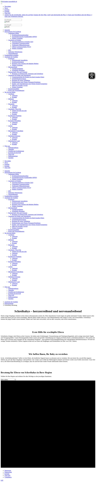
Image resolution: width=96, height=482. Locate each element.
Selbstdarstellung (13, 147)
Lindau (10, 126)
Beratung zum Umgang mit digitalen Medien (25, 63)
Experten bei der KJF (14, 153)
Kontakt (6, 11)
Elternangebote (12, 67)
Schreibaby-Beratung (18, 70)
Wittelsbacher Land (14, 141)
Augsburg (11, 94)
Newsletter (7, 6)
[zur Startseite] (9, 1)
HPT (9, 50)
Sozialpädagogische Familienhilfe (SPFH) (24, 36)
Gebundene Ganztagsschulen (20, 43)
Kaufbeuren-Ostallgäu (14, 116)
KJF (2, 480)
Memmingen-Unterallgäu (15, 131)
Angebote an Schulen (14, 40)
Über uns (7, 146)
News (6, 8)
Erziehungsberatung (18, 62)
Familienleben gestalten (11, 55)
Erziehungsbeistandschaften (20, 35)
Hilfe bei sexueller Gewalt (19, 85)
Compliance (8, 477)
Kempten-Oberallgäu (14, 121)
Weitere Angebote (17, 38)
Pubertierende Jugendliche (20, 60)
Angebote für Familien (11, 57)
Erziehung (11, 58)
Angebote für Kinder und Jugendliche (19, 75)
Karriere (6, 10)
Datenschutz (8, 472)
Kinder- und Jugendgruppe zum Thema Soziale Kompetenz (29, 84)
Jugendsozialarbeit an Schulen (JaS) (22, 42)
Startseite (7, 30)
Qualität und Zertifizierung (16, 151)
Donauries (11, 104)
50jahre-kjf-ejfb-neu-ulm (19, 110)
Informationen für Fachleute (12, 31)
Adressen (15, 95)
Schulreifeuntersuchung (19, 79)
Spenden (10, 158)
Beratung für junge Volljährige (21, 80)
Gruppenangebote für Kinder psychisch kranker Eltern (28, 77)
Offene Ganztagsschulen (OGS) (21, 47)
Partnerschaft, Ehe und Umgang (17, 72)
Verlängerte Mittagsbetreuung (20, 45)
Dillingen (11, 99)
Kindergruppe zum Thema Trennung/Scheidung (26, 82)
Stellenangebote (13, 156)
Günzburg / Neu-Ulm (14, 109)
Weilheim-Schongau (14, 136)
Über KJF (7, 13)
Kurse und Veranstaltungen (16, 90)
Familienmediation (17, 68)
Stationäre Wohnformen (15, 52)
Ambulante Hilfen (13, 33)
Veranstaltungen (13, 53)
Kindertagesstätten (13, 89)
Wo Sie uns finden (9, 92)
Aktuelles (11, 149)
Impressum (7, 470)
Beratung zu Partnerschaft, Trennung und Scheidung (27, 73)
